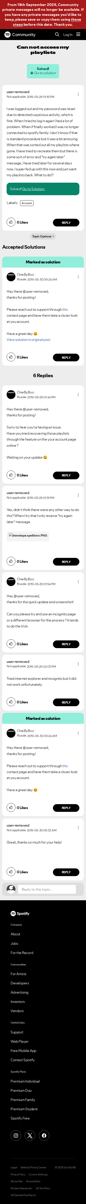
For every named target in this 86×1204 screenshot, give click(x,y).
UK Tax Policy (43, 1188)
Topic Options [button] (41, 236)
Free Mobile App (23, 1050)
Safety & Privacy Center (33, 1167)
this (65, 309)
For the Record (22, 952)
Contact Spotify (23, 1059)
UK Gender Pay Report (23, 1195)
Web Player (19, 1041)
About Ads (17, 1181)
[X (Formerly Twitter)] (30, 1135)
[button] (78, 94)
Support (17, 1032)
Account (27, 203)
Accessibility (33, 1181)
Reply (66, 223)
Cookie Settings (38, 1174)
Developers (20, 983)
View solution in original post (28, 339)
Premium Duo (21, 1090)
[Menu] (78, 34)
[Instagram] (16, 1135)
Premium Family (23, 1099)
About (15, 934)
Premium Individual (25, 1081)
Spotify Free (20, 1118)
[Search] (57, 34)
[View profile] (11, 276)
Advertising (19, 992)
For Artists (18, 973)
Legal (14, 1167)
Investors (18, 1001)
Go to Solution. (33, 188)
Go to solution (45, 72)
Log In (67, 34)
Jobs (14, 943)
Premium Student (24, 1109)
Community (24, 34)
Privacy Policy (18, 1174)
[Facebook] (44, 1135)
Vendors (17, 1010)
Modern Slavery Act (21, 1188)
